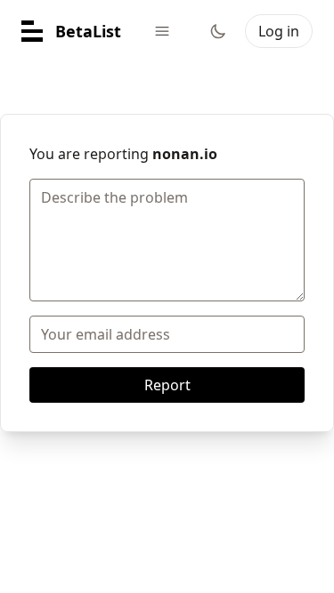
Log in (278, 31)
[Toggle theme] (218, 31)
